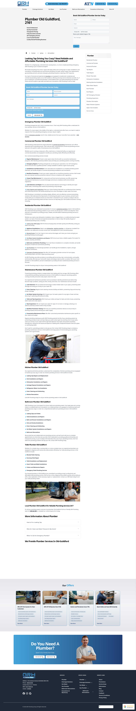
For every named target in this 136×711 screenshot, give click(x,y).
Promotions (102, 682)
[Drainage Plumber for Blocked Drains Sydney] (26, 189)
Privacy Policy (103, 697)
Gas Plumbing (30, 247)
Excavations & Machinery (97, 9)
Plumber (24, 9)
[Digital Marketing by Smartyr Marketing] (106, 706)
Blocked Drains (31, 233)
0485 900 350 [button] (112, 3)
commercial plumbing (59, 144)
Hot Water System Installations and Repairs (38, 238)
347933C (29, 688)
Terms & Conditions (104, 695)
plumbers (48, 76)
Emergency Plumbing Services (35, 252)
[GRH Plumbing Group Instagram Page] (27, 693)
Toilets (38, 223)
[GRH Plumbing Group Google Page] (30, 693)
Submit (76, 46)
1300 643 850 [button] (99, 3)
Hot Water (51, 9)
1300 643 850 (30, 682)
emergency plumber (34, 135)
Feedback (101, 693)
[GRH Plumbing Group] (23, 3)
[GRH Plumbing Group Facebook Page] (24, 693)
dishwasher (50, 228)
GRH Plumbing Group (31, 706)
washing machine (58, 228)
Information (102, 686)
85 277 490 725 (29, 686)
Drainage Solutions (38, 9)
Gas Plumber (63, 9)
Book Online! (50, 656)
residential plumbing (62, 209)
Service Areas (102, 684)
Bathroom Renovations (78, 9)
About (100, 679)
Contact (101, 691)
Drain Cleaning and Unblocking (35, 189)
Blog (100, 688)
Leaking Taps (30, 223)
